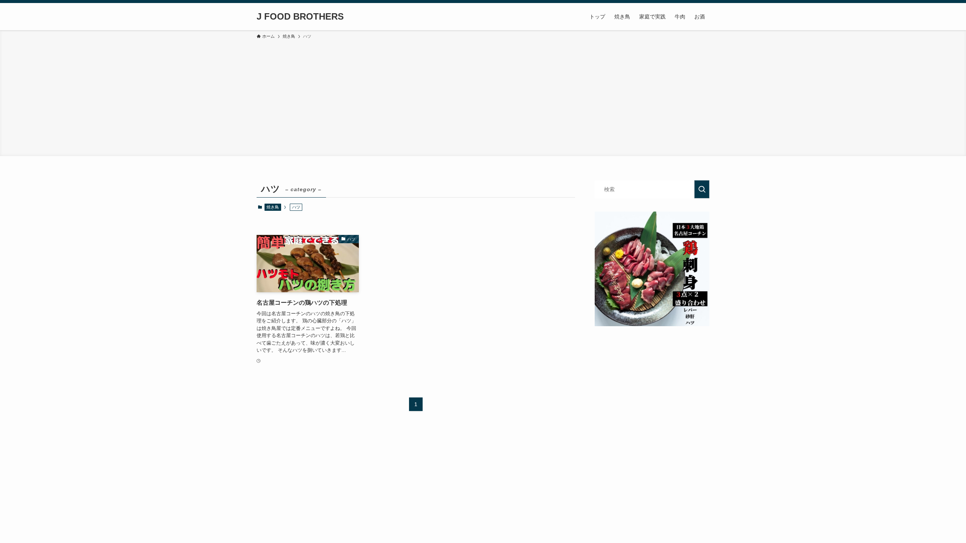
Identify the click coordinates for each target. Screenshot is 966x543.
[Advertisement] (483, 96)
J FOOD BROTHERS (300, 16)
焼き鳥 (272, 207)
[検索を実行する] (701, 189)
